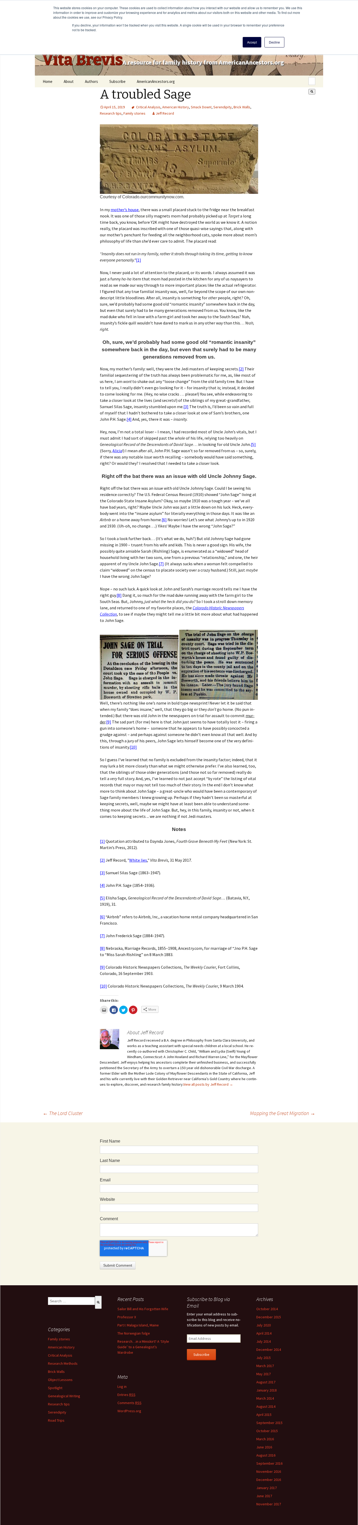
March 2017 (265, 1365)
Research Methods (63, 1363)
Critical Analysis (148, 107)
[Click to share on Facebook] (114, 1010)
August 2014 (265, 1406)
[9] (108, 721)
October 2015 (267, 1430)
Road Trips (56, 1420)
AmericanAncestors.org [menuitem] (156, 81)
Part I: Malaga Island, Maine (138, 1325)
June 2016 (264, 1447)
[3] (185, 406)
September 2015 (269, 1422)
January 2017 (266, 1487)
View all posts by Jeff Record (208, 1084)
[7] (161, 563)
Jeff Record (165, 113)
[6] (164, 519)
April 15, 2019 (114, 107)
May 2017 (263, 1374)
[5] (253, 444)
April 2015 (264, 1414)
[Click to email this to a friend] (104, 1010)
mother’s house (125, 209)
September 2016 (269, 1463)
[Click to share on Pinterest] (133, 1010)
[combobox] (311, 81)
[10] (133, 747)
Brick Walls (242, 107)
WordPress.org (129, 1411)
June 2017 (264, 1496)
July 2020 (263, 1325)
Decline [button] (274, 42)
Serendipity (222, 107)
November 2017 (268, 1504)
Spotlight (55, 1387)
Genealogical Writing (64, 1396)
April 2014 (264, 1333)
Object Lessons (60, 1379)
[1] (138, 260)
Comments (129, 1402)
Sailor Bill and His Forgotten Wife (142, 1309)
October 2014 (267, 1309)
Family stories (134, 113)
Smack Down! (201, 107)
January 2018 (266, 1390)
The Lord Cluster (63, 1113)
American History (175, 107)
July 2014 (263, 1341)
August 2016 (265, 1455)
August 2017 (265, 1382)
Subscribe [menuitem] (117, 81)
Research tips (111, 113)
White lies (138, 860)
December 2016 (268, 1479)
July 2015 (263, 1357)
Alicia (117, 450)
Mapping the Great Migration (282, 1113)
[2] (241, 368)
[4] (129, 419)
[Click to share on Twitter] (123, 1010)
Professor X (126, 1317)
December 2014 (268, 1349)
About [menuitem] (69, 81)
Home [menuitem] (47, 81)
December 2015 (268, 1317)
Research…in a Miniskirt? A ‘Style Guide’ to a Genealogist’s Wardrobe (143, 1347)
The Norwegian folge (133, 1333)
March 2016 (265, 1439)
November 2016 (268, 1471)
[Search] (311, 91)
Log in (122, 1386)
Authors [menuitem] (91, 81)
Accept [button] (252, 42)
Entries (126, 1394)
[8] (119, 595)
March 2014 (265, 1398)
